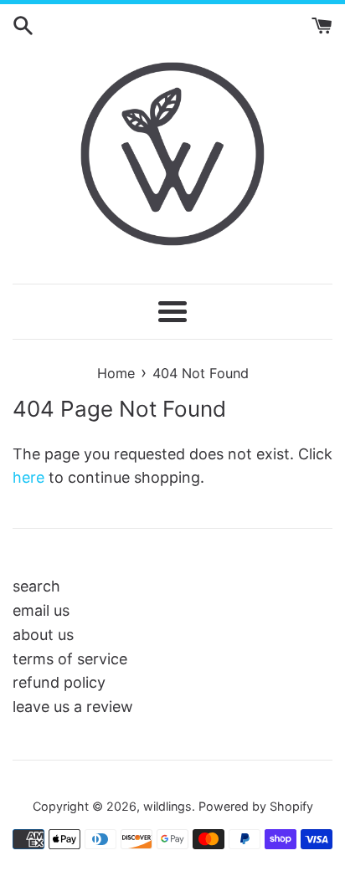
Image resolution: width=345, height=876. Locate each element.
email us (41, 610)
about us (43, 634)
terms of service (70, 659)
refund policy (59, 682)
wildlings (167, 806)
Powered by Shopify (255, 806)
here (28, 477)
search (36, 586)
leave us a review (73, 706)
